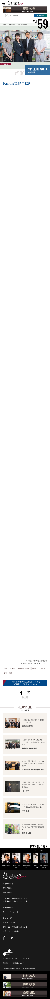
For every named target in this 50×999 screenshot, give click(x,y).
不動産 (12, 669)
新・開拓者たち (9, 908)
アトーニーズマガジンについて (15, 927)
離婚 (34, 669)
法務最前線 (7, 892)
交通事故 (42, 669)
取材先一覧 (7, 918)
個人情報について (18, 963)
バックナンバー (9, 922)
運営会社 (5, 963)
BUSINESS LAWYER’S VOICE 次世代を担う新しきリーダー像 (15, 900)
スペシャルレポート (11, 912)
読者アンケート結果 (11, 931)
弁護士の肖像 (8, 884)
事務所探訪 (7, 888)
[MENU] (3, 3)
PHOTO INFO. (4, 64)
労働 (5, 669)
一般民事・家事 (23, 669)
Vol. (40, 21)
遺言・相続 (8, 673)
